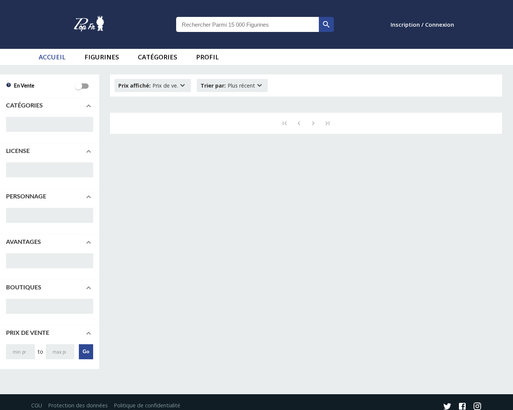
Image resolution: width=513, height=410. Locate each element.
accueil (52, 57)
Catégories (157, 57)
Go (86, 351)
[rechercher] (326, 24)
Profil (207, 57)
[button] (49, 106)
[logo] (89, 24)
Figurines (101, 57)
